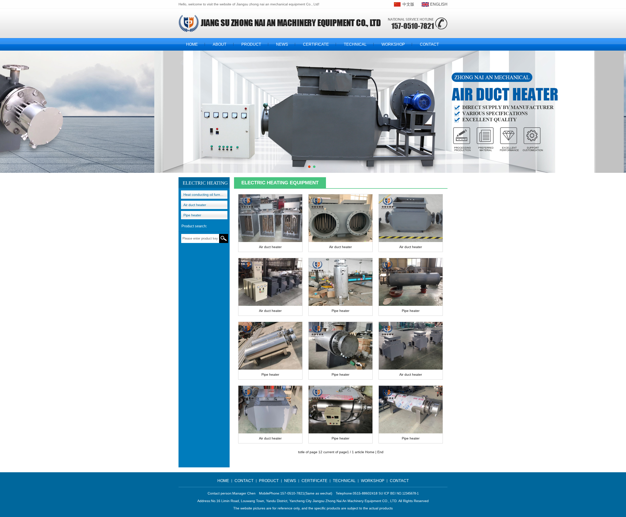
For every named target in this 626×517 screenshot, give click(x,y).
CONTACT (244, 481)
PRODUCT (251, 44)
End (380, 452)
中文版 (408, 4)
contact (429, 44)
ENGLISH (438, 4)
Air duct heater (194, 205)
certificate (316, 44)
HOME (192, 44)
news (290, 481)
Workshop (393, 44)
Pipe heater (192, 215)
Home (369, 452)
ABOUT (219, 44)
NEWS (282, 44)
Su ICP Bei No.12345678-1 (399, 493)
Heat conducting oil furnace (204, 195)
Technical (355, 44)
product (269, 481)
